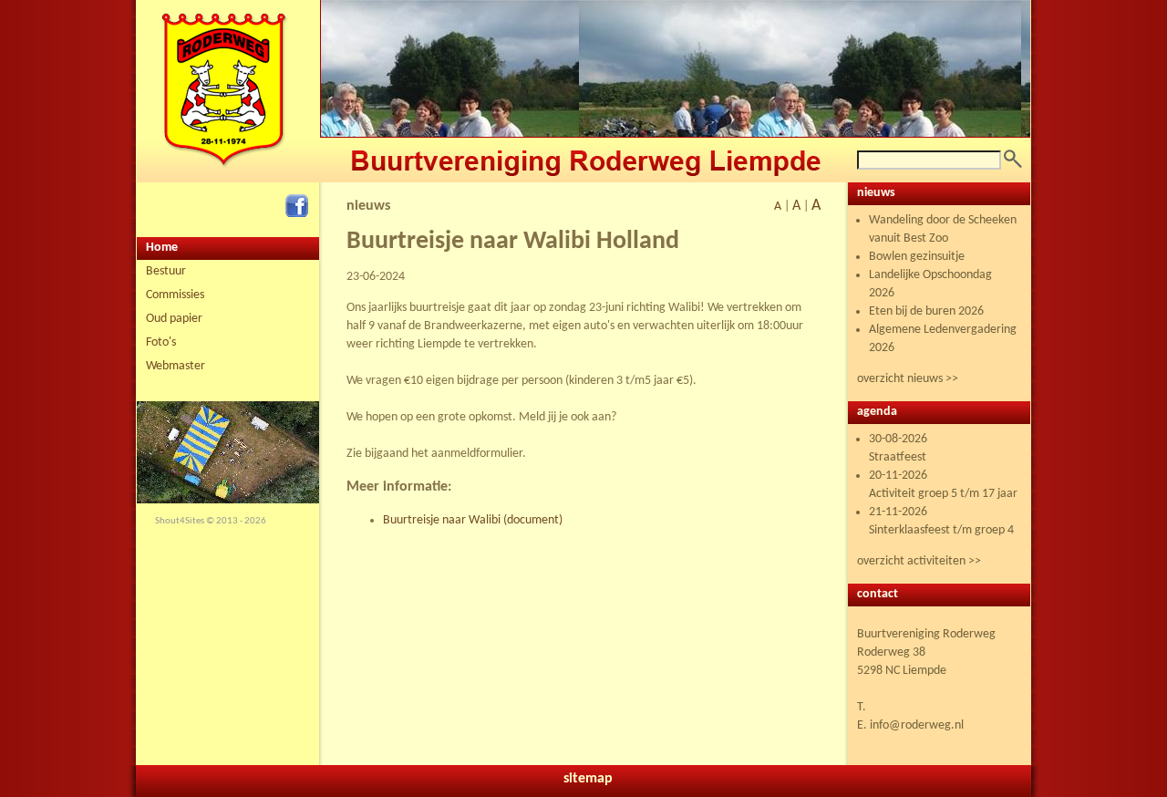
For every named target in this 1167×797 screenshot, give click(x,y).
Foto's (161, 342)
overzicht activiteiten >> (919, 561)
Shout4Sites (179, 521)
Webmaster (175, 366)
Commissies (175, 295)
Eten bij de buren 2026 (926, 311)
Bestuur (166, 271)
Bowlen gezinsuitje (917, 257)
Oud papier (174, 319)
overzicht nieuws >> (907, 379)
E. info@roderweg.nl (910, 725)
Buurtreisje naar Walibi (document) (473, 520)
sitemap (588, 778)
